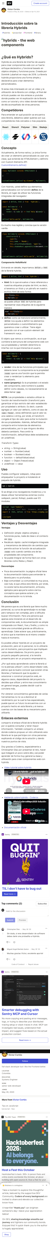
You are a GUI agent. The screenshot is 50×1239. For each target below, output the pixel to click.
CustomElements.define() (14, 165)
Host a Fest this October (18, 1170)
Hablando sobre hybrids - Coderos (21, 797)
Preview (22, 920)
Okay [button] (6, 1234)
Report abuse (33, 964)
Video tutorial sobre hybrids (17, 767)
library (37, 33)
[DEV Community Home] (9, 3)
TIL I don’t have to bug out (21, 888)
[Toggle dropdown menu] (46, 834)
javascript (17, 33)
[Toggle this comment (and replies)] (3, 933)
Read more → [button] (10, 894)
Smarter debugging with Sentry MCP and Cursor (20, 1012)
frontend (27, 33)
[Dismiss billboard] (46, 1185)
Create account (40, 3)
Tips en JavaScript (9, 1107)
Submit (10, 920)
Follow (25, 1061)
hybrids (6, 33)
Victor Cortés (13, 9)
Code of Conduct (18, 964)
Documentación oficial (15, 827)
